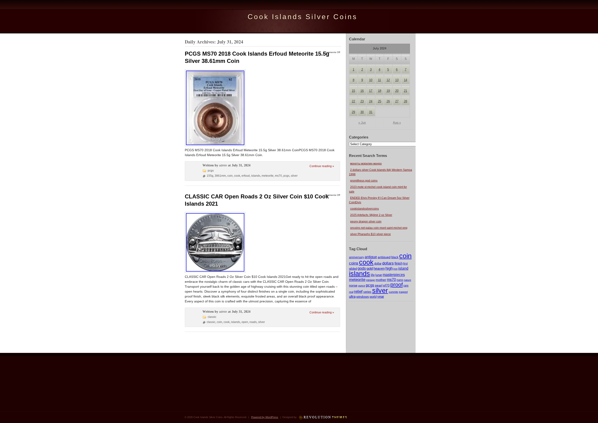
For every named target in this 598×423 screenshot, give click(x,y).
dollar (377, 263)
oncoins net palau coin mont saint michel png (378, 227)
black (395, 257)
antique (371, 257)
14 (405, 80)
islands (359, 273)
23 (362, 101)
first (405, 263)
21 (405, 91)
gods (362, 268)
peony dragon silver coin (365, 221)
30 (362, 112)
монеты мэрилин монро (366, 163)
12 (388, 80)
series (367, 292)
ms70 (391, 280)
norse (353, 285)
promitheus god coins (363, 180)
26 (388, 101)
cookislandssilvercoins (364, 208)
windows (362, 296)
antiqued (384, 257)
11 (379, 80)
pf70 (386, 285)
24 (370, 101)
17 (370, 91)
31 (370, 112)
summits (393, 291)
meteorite (357, 279)
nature (407, 280)
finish (398, 263)
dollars (388, 263)
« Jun (362, 122)
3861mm (220, 175)
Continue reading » (322, 166)
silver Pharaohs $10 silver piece (370, 234)
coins (353, 263)
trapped (403, 291)
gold (370, 268)
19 (388, 91)
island (403, 268)
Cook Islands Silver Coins (302, 17)
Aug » (397, 122)
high (389, 268)
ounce (361, 285)
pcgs (370, 285)
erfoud (246, 175)
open (245, 322)
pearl (378, 285)
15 (353, 91)
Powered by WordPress (264, 417)
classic (212, 317)
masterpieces (394, 275)
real (351, 291)
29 (353, 112)
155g (210, 175)
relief (358, 291)
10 (370, 80)
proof (396, 285)
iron (395, 268)
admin (223, 165)
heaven (379, 268)
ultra (352, 296)
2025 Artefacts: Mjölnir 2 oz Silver (371, 215)
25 (379, 101)
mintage (370, 280)
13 (397, 80)
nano (400, 279)
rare (406, 285)
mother (381, 280)
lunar (378, 275)
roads (253, 322)
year (380, 296)
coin (405, 256)
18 (379, 91)
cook (366, 262)
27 (397, 101)
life (373, 275)
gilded (353, 268)
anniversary (356, 257)
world (373, 296)
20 (397, 91)
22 (353, 101)
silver (380, 290)
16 (362, 91)
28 (405, 101)
